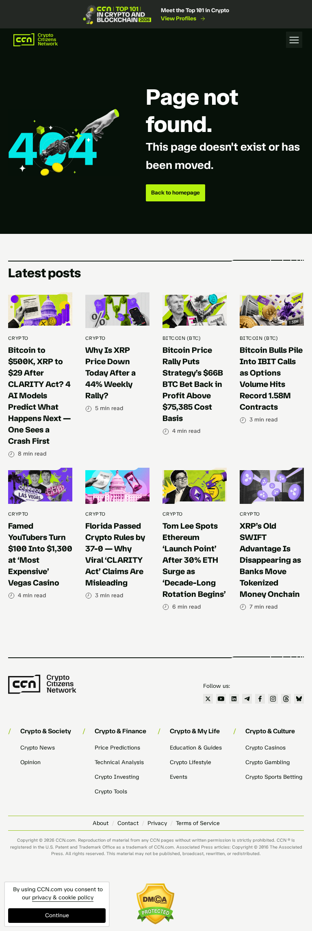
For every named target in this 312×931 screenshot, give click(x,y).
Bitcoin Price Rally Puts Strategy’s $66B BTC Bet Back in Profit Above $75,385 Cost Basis (192, 384)
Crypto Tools (111, 791)
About (100, 823)
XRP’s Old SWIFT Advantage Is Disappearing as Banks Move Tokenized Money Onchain (270, 560)
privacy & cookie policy (62, 897)
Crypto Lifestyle (190, 762)
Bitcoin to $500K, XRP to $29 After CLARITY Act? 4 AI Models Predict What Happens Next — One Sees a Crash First (39, 395)
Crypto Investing (117, 776)
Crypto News (37, 747)
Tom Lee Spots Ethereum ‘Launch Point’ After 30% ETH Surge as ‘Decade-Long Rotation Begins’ (194, 560)
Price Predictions (117, 747)
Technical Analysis (119, 762)
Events (178, 776)
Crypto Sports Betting (273, 776)
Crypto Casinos (265, 747)
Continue (57, 915)
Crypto (18, 338)
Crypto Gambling (267, 762)
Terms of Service (198, 823)
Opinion (30, 762)
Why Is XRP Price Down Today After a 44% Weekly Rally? (110, 372)
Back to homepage (175, 192)
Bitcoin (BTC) (181, 338)
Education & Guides (196, 747)
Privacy (157, 823)
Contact (128, 823)
